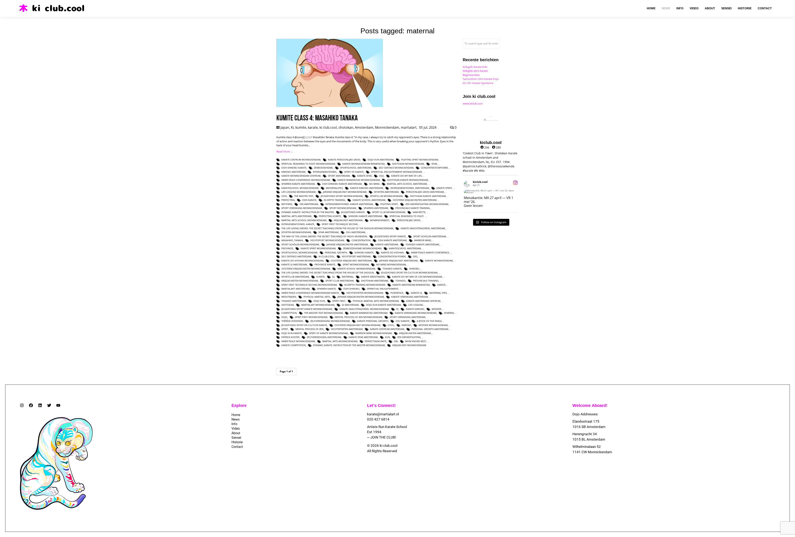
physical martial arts (317, 296)
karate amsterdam (386, 244)
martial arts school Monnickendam (303, 220)
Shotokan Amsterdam (374, 280)
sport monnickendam (342, 208)
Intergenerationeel (325, 171)
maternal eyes (438, 292)
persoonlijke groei (408, 220)
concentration (361, 240)
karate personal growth (372, 320)
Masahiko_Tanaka (292, 240)
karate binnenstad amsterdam (368, 312)
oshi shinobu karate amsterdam (342, 183)
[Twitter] (49, 405)
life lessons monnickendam (298, 191)
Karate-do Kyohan (392, 252)
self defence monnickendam (396, 167)
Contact (237, 447)
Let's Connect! (381, 405)
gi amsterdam (350, 304)
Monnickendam (387, 127)
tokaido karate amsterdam (422, 244)
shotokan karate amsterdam (428, 196)
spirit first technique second (340, 224)
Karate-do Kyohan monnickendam (302, 260)
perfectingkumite (375, 341)
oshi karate (309, 199)
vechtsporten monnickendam (364, 292)
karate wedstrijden (373, 276)
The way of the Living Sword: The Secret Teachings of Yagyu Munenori (324, 236)
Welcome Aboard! (589, 405)
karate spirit (444, 187)
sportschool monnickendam (299, 252)
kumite (300, 127)
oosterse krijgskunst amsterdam (351, 260)
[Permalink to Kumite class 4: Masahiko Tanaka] (329, 106)
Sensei (236, 438)
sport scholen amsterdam (429, 236)
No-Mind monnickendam (391, 264)
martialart (409, 127)
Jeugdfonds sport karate (390, 236)
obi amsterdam (309, 204)
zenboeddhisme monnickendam (362, 248)
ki (397, 308)
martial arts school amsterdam (407, 183)
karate (313, 127)
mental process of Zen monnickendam (358, 317)
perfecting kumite (330, 216)
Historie (237, 442)
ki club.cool (328, 127)
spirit (284, 329)
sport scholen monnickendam (300, 244)
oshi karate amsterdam (392, 240)
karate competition (293, 345)
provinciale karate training (412, 208)
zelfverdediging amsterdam (324, 337)
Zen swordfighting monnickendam (426, 204)
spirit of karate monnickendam (328, 333)
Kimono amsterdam (293, 171)
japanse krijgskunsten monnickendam (360, 296)
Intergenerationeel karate (297, 224)
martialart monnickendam (317, 304)
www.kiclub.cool (473, 103)
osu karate (402, 320)
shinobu (414, 268)
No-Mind (374, 183)
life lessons (415, 304)
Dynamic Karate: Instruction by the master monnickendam (349, 345)
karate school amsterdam (369, 199)
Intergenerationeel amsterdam (409, 187)
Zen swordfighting (409, 337)
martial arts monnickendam (339, 341)
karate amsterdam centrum (423, 300)
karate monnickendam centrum (300, 175)
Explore (239, 405)
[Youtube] (58, 405)
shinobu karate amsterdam (365, 216)
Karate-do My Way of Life (406, 175)
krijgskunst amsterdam (348, 220)
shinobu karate (363, 252)
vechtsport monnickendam (327, 240)
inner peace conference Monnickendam (305, 179)
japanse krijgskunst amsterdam (398, 260)
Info (234, 424)
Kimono (406, 325)
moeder (436, 308)
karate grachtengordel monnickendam (364, 308)
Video (235, 428)
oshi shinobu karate (293, 167)
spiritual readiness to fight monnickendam (308, 163)
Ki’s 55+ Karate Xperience (478, 83)
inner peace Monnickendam (298, 341)
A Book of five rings (429, 320)
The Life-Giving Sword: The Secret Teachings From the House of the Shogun (327, 272)
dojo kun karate (291, 333)
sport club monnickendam (388, 212)
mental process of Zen (309, 329)
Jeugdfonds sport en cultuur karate (304, 325)
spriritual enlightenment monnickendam (396, 171)
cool (391, 325)
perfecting (288, 199)
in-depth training (334, 199)
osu (381, 175)
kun (387, 337)
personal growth (336, 252)
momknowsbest (379, 220)
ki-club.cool (326, 256)
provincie (287, 248)
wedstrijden (288, 296)
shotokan (345, 127)
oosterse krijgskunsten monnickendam (305, 268)
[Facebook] (31, 405)
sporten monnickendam (296, 232)
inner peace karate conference (430, 252)
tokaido (400, 280)
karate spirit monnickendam (318, 248)
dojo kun (319, 300)
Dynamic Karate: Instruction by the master (307, 212)
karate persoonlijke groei (344, 159)
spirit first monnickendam (311, 317)
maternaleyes (334, 187)
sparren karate (326, 288)
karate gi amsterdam (294, 264)
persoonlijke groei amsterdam (425, 191)
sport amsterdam (339, 175)
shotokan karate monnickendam (407, 179)
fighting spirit (389, 204)
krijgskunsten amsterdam (415, 333)
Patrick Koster (290, 337)
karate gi (416, 292)
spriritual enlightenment (382, 288)
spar (434, 163)
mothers (286, 204)
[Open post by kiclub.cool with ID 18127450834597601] (491, 191)
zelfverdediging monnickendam (330, 320)
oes (415, 256)
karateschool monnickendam (299, 187)
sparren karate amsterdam (298, 183)
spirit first (338, 300)
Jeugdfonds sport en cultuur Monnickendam (409, 272)
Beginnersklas (471, 75)
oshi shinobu (351, 288)
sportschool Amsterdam (355, 167)
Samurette (419, 212)
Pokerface (396, 292)
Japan (285, 127)
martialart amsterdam (295, 288)
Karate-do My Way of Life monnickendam (417, 276)
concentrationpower (434, 167)
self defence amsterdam (296, 256)
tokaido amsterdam (293, 300)
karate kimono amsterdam (366, 187)
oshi (284, 196)
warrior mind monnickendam (373, 333)
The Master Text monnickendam (323, 312)
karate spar (364, 175)
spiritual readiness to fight (406, 216)
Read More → (284, 151)
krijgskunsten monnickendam (299, 280)
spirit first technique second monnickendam (309, 284)
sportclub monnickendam (386, 196)
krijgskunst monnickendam (409, 345)
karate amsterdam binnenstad (411, 284)
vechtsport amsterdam (356, 256)
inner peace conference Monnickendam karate (310, 292)
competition (289, 312)
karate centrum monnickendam (300, 159)
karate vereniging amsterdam (409, 296)
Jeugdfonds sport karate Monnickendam (306, 308)
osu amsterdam (355, 232)
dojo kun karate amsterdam (383, 304)
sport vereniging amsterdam (407, 317)
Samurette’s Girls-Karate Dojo (481, 79)
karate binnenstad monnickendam (358, 179)
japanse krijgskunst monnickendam (344, 191)
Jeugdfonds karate (353, 212)
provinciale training (425, 280)
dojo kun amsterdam (381, 159)
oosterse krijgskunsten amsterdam (414, 199)
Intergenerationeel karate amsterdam (349, 204)
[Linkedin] (40, 405)
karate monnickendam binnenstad (363, 163)
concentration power (392, 256)
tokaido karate (392, 268)
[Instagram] (22, 405)
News (235, 419)
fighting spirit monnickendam (419, 159)
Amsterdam (364, 127)
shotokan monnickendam (408, 163)
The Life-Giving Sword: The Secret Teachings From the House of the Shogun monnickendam (337, 228)
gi (333, 276)
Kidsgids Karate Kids (475, 67)
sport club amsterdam (339, 280)
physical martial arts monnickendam (376, 300)
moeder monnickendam (433, 325)
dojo (284, 317)
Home (235, 415)
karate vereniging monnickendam (415, 312)
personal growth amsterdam (430, 329)
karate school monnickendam (356, 268)
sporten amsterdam (386, 191)
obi (396, 341)
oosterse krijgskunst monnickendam (357, 325)
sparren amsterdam (376, 208)
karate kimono (415, 308)
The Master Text (303, 196)
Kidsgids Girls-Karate (475, 71)
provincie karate (324, 264)
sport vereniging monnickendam (301, 208)
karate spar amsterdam (363, 337)
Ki (292, 127)
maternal (348, 276)
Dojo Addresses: (585, 414)
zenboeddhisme (323, 167)
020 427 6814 (378, 419)
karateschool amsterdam (405, 248)
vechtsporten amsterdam (347, 329)
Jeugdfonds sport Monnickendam (342, 196)
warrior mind (422, 240)
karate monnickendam (439, 260)
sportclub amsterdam (295, 276)
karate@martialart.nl (383, 414)
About (235, 433)
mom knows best (415, 341)
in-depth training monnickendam (364, 284)
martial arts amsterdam (296, 216)
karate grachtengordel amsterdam (423, 228)
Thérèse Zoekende (292, 320)
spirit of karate (354, 171)
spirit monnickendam (356, 264)
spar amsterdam (328, 232)
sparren (449, 312)
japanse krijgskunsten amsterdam (347, 244)
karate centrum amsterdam (387, 329)
